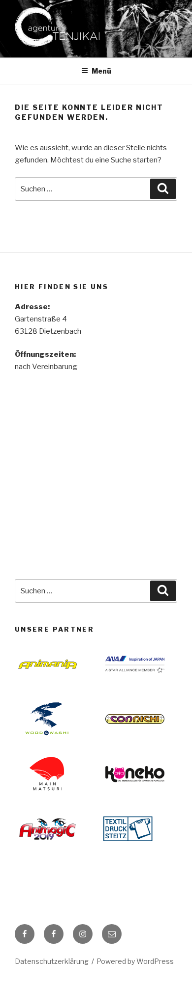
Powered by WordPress (135, 961)
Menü (101, 71)
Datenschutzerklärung (52, 961)
